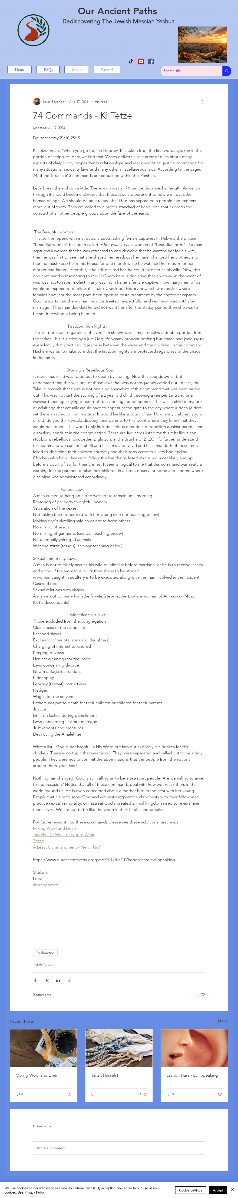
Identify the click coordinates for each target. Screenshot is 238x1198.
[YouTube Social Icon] (141, 61)
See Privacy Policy (31, 1192)
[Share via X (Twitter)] (46, 980)
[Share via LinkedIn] (58, 980)
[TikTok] (131, 61)
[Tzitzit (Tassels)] (119, 1048)
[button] (76, 69)
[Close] (232, 1190)
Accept (218, 1190)
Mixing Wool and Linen (37, 1075)
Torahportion (45, 953)
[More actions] (202, 101)
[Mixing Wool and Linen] (43, 1048)
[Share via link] (69, 980)
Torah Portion (43, 964)
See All (223, 1021)
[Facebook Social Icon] (151, 61)
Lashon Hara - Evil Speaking (192, 1075)
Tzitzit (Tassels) (104, 1075)
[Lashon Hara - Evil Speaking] (194, 1048)
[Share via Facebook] (35, 980)
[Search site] (226, 71)
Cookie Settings (190, 1190)
